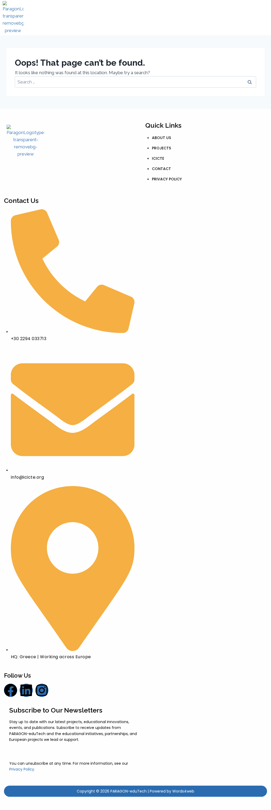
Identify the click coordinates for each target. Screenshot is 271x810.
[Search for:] (135, 81)
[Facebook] (10, 690)
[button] (148, 17)
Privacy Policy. (22, 769)
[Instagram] (41, 690)
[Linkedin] (26, 690)
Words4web (183, 791)
